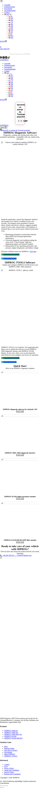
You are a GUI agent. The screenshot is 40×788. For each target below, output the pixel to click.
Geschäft (7, 63)
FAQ (6, 766)
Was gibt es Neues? (10, 750)
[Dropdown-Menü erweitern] (10, 73)
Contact (6, 71)
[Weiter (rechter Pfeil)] (3, 787)
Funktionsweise (9, 65)
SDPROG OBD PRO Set (13, 734)
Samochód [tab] (19, 121)
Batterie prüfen (9, 748)
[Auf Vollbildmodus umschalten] (5, 785)
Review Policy (9, 772)
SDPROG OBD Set (11, 732)
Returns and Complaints (12, 774)
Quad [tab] (24, 121)
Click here (32, 251)
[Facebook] (1, 58)
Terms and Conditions (11, 770)
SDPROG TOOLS (10, 756)
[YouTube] (6, 58)
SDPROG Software (11, 730)
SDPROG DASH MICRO (13, 738)
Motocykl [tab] (21, 121)
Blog (6, 746)
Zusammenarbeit (9, 69)
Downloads (8, 67)
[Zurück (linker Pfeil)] (1, 787)
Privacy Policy (9, 768)
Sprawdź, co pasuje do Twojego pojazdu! (16, 130)
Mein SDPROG (9, 754)
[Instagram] (4, 58)
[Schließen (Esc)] (1, 785)
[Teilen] (3, 785)
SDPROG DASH (10, 736)
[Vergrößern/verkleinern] (7, 785)
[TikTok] (9, 58)
